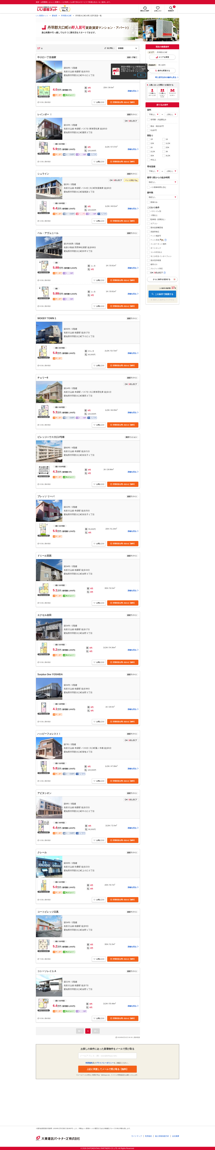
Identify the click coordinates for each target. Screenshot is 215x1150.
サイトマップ (136, 1136)
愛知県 (54, 16)
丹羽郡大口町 (66, 16)
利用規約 (148, 1136)
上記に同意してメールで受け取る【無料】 (107, 1069)
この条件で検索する (164, 294)
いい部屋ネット (42, 16)
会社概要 (175, 1136)
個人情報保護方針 (162, 1136)
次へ (141, 75)
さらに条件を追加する (161, 279)
